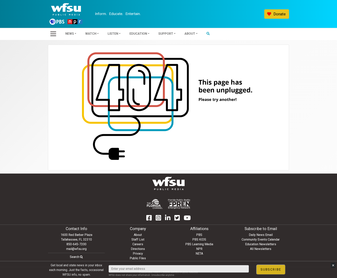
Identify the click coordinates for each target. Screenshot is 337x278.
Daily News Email (261, 235)
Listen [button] (123, 14)
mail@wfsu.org (76, 249)
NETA (199, 253)
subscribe (271, 269)
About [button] (200, 14)
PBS (199, 235)
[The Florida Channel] (155, 204)
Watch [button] (101, 14)
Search (75, 257)
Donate (279, 14)
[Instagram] (158, 219)
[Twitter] (177, 219)
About (138, 235)
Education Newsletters (260, 244)
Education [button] (149, 14)
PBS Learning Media (199, 244)
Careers (137, 244)
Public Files (138, 258)
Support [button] (176, 14)
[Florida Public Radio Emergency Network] (179, 204)
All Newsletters (260, 249)
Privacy (138, 253)
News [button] (80, 14)
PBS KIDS (199, 239)
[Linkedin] (167, 219)
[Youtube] (187, 219)
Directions (138, 249)
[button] (219, 14)
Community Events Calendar (261, 239)
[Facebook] (149, 219)
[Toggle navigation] (53, 32)
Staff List (137, 239)
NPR (199, 249)
